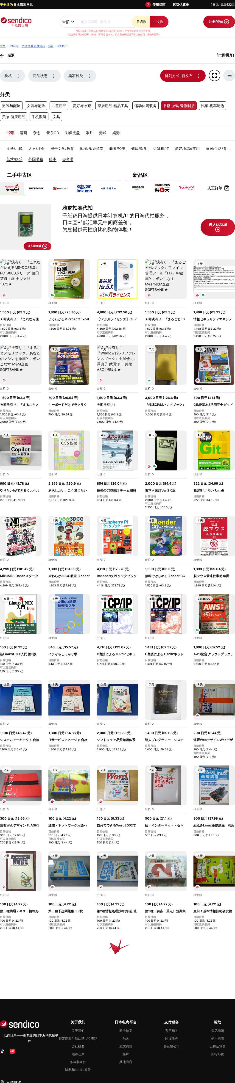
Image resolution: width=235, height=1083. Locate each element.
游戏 (102, 132)
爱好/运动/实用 (187, 148)
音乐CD (52, 132)
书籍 (10, 132)
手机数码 (39, 116)
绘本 (52, 159)
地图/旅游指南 (91, 148)
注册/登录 (216, 21)
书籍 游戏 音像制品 (179, 105)
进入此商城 (35, 246)
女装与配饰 (36, 105)
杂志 (36, 132)
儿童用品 (59, 105)
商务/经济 (117, 148)
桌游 (116, 132)
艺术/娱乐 (14, 159)
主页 (3, 46)
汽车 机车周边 (212, 105)
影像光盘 (72, 132)
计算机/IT (161, 148)
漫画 (23, 132)
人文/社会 (36, 148)
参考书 (67, 159)
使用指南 (159, 4)
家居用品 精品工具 (113, 105)
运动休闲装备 (145, 105)
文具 (56, 116)
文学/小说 (14, 148)
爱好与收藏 (82, 105)
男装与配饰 (11, 105)
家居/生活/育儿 (218, 148)
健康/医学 (139, 148)
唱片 (89, 132)
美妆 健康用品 (13, 116)
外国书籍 (35, 159)
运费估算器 (181, 4)
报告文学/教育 (62, 148)
